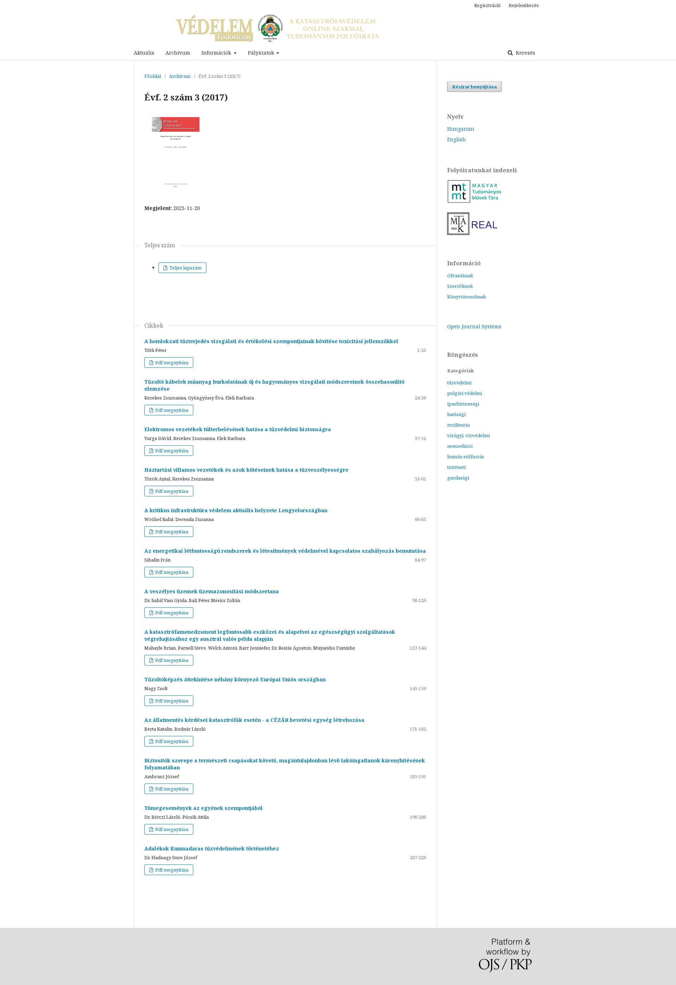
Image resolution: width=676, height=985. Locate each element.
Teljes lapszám (184, 268)
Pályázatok (261, 52)
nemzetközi (459, 446)
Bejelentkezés (524, 5)
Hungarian (460, 128)
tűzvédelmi (459, 382)
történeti (456, 467)
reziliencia (458, 425)
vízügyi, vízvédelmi (468, 435)
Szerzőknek (460, 286)
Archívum (177, 52)
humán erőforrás (465, 456)
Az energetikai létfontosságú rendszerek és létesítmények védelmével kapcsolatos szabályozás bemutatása (285, 550)
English (456, 139)
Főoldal (152, 76)
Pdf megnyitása (171, 362)
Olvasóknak (460, 275)
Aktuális (144, 52)
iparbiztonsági (463, 404)
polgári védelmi (464, 393)
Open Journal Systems (474, 326)
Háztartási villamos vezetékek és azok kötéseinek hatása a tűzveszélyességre (246, 469)
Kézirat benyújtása (474, 86)
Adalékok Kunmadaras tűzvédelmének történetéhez (211, 848)
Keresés (524, 52)
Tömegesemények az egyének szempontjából (203, 808)
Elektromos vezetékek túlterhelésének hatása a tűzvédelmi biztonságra (237, 429)
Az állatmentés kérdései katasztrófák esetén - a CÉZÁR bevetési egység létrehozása (254, 720)
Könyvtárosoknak (466, 296)
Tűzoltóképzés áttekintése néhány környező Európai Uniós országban (235, 679)
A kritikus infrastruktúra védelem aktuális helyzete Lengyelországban (235, 510)
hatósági (456, 414)
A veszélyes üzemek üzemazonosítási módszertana (211, 591)
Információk (216, 52)
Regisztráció (487, 5)
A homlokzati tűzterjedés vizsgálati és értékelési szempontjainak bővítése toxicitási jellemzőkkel (271, 341)
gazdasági (458, 478)
